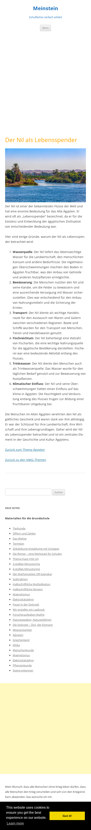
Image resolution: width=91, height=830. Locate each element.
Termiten (18, 544)
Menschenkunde (23, 650)
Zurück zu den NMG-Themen (25, 460)
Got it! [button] (67, 816)
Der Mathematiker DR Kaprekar (32, 574)
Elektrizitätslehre (23, 599)
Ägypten (18, 635)
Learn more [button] (15, 823)
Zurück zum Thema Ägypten (25, 450)
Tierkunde (19, 528)
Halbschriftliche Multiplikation (31, 584)
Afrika (16, 645)
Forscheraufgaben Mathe (28, 615)
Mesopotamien (22, 630)
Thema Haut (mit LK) (26, 559)
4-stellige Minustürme (26, 569)
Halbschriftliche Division (28, 589)
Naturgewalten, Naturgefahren (32, 620)
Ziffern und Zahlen (24, 533)
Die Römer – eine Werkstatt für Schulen (37, 554)
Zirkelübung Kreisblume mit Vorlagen (36, 549)
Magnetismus (21, 594)
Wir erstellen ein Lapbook (29, 609)
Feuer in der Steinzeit (26, 604)
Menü (45, 27)
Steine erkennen (23, 670)
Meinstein (45, 8)
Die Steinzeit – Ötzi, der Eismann (33, 625)
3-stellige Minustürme (26, 564)
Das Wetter (20, 538)
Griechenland (21, 640)
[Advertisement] (45, 83)
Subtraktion (20, 579)
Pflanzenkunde (22, 665)
